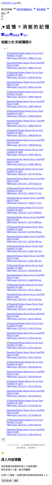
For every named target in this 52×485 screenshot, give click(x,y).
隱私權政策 (21, 448)
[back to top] (3, 439)
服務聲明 (31, 448)
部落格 (16, 35)
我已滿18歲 (6, 481)
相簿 (6, 35)
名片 (25, 35)
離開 (16, 481)
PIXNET (16, 445)
